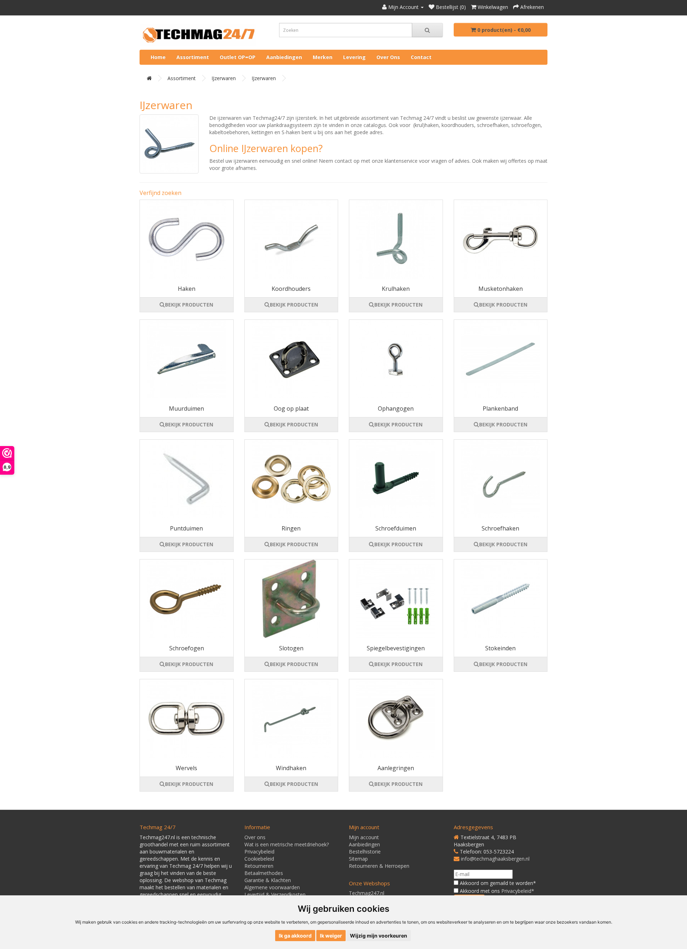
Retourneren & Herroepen (379, 865)
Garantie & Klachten (267, 880)
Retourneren (258, 865)
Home (158, 57)
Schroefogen (186, 648)
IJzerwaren (223, 78)
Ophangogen (396, 408)
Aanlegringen (395, 768)
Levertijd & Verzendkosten (275, 894)
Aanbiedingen (284, 57)
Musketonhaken (500, 289)
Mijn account (364, 837)
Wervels (186, 768)
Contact (421, 57)
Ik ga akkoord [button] (295, 936)
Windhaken (291, 768)
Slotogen (291, 648)
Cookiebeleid (259, 858)
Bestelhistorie (365, 851)
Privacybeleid (259, 851)
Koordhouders (291, 289)
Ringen (291, 528)
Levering (354, 57)
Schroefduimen (395, 528)
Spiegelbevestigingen (396, 648)
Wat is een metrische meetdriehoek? (286, 844)
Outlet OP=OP (237, 57)
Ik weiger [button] (331, 936)
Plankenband (500, 408)
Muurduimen (186, 408)
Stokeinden (500, 648)
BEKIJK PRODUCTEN (189, 304)
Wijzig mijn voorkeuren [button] (378, 936)
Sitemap (358, 858)
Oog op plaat (291, 408)
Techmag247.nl (366, 893)
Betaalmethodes (263, 873)
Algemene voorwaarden (272, 887)
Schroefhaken (500, 528)
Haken (186, 289)
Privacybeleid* (517, 890)
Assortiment (192, 57)
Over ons (388, 57)
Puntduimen (186, 528)
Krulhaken (396, 289)
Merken (322, 57)
